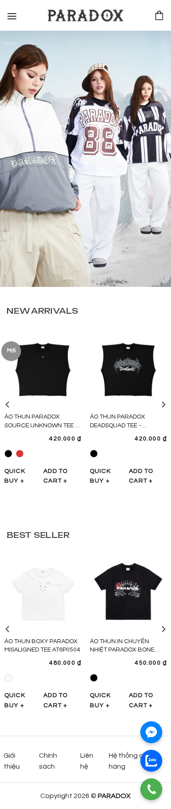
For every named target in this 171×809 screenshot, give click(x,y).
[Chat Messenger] (151, 732)
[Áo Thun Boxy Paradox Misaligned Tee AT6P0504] (42, 590)
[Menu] (12, 15)
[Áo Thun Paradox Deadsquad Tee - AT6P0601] (128, 366)
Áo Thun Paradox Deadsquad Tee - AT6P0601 (117, 425)
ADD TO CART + (55, 476)
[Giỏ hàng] (159, 15)
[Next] (163, 404)
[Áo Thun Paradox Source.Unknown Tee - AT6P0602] (42, 366)
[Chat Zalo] (151, 761)
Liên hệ (86, 761)
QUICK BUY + (14, 476)
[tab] (42, 310)
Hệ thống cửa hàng (130, 761)
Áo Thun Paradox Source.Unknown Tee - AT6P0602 (41, 425)
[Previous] (8, 404)
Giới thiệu (12, 761)
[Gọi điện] (151, 789)
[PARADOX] (85, 15)
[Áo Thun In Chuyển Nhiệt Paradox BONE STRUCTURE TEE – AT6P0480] (128, 590)
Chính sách (48, 761)
